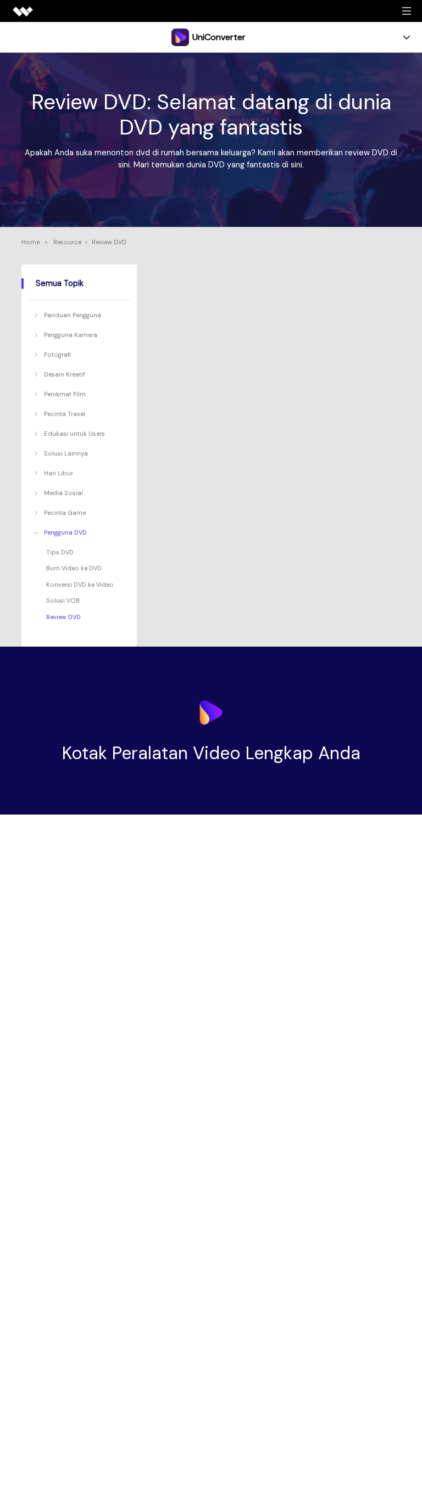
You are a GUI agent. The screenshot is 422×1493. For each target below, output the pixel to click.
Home (30, 242)
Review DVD (63, 617)
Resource (67, 242)
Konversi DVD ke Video (80, 584)
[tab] (81, 315)
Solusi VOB (63, 600)
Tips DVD (60, 552)
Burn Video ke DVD (74, 568)
